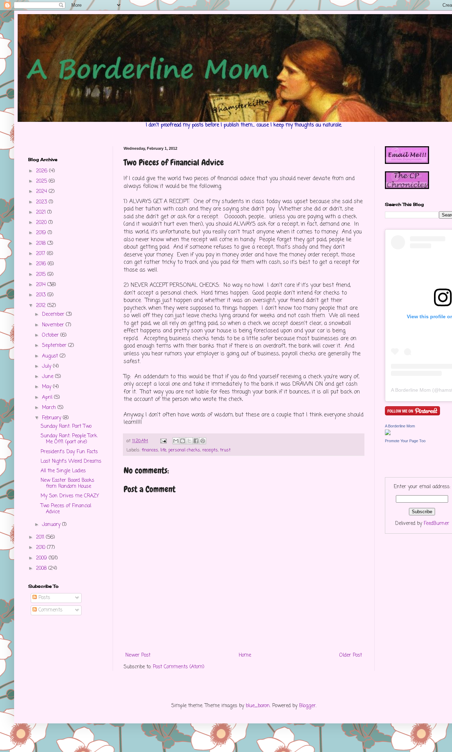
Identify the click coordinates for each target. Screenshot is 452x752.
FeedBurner (436, 523)
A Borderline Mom (411, 390)
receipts (210, 450)
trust (225, 450)
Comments (50, 610)
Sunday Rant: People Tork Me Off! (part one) (69, 439)
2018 (41, 243)
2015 (41, 274)
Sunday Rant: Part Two (66, 426)
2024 (42, 191)
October (51, 335)
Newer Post (137, 655)
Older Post (350, 655)
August (51, 356)
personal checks (184, 450)
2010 (41, 547)
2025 (42, 181)
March (50, 407)
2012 (41, 305)
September (55, 345)
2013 (41, 295)
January (52, 524)
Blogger (307, 706)
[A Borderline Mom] (388, 434)
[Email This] (175, 440)
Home (245, 655)
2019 (42, 233)
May (47, 387)
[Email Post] (163, 441)
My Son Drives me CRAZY (70, 496)
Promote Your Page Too (405, 441)
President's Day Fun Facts (69, 452)
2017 (41, 253)
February (52, 418)
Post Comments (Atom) (178, 667)
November (54, 325)
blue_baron (258, 706)
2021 (41, 212)
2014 (41, 285)
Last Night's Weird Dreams (71, 461)
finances (150, 450)
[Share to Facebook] (196, 440)
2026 (42, 171)
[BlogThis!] (182, 440)
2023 (42, 202)
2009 (42, 558)
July (47, 366)
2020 (42, 222)
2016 (42, 264)
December (54, 314)
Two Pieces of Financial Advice (66, 509)
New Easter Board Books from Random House (67, 483)
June (48, 376)
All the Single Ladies (63, 471)
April (48, 397)
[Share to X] (189, 440)
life (163, 450)
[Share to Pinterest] (202, 440)
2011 (41, 537)
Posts (43, 598)
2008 (42, 568)
